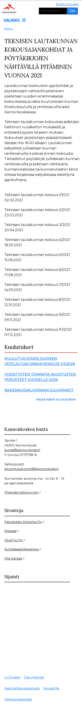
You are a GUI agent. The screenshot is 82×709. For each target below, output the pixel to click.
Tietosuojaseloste (18, 699)
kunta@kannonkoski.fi (22, 450)
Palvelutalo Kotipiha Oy (23, 522)
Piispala (10, 531)
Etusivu (8, 28)
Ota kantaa (13, 558)
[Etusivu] (11, 7)
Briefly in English (67, 4)
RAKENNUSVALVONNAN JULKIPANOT (38, 390)
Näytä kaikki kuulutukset (56, 399)
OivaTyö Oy (13, 540)
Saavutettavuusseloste (22, 688)
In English (12, 677)
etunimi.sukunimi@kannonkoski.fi (31, 469)
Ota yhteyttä (34, 677)
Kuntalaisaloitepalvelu (21, 549)
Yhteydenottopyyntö (21, 492)
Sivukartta (51, 688)
